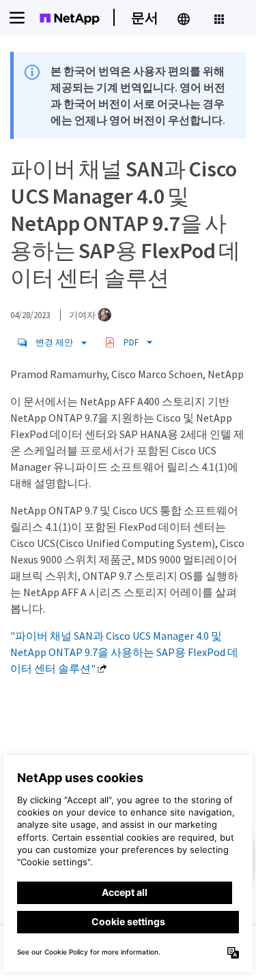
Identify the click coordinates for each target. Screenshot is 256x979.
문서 (144, 17)
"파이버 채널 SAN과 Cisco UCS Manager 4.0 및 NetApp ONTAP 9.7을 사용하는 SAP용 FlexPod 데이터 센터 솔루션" (124, 652)
